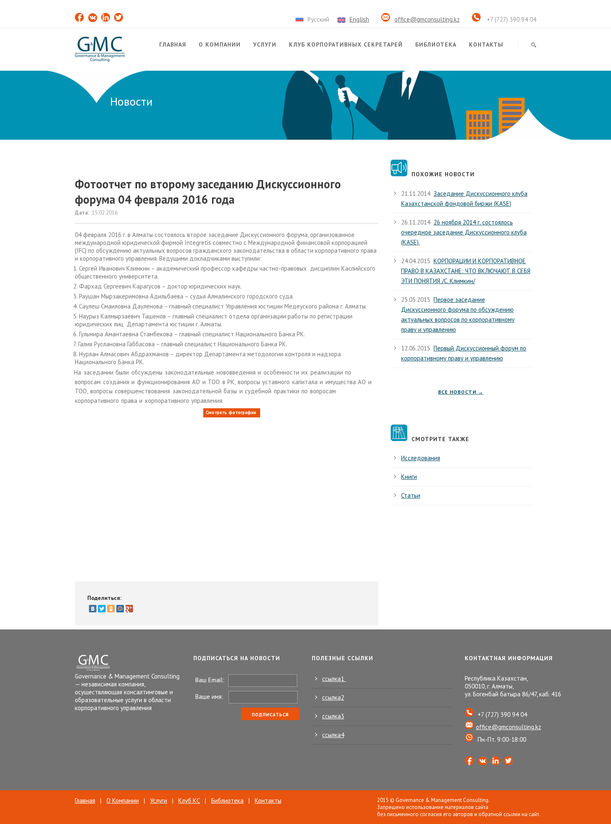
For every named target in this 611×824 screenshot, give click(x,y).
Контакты (486, 44)
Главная (172, 44)
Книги (409, 477)
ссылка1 (334, 679)
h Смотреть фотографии (229, 412)
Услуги (264, 44)
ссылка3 (333, 716)
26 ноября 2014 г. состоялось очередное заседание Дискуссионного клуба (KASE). (464, 232)
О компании (220, 44)
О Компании (122, 800)
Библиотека (435, 44)
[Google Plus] (129, 608)
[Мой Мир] (120, 608)
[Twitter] (102, 608)
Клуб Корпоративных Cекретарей (346, 44)
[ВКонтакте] (92, 608)
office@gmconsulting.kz (427, 19)
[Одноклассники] (111, 608)
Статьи (410, 495)
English (359, 19)
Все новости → (460, 392)
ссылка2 (333, 697)
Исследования (420, 458)
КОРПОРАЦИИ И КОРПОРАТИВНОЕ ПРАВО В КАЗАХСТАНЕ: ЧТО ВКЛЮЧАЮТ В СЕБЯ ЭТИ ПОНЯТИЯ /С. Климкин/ (465, 271)
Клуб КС (189, 800)
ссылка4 (333, 735)
